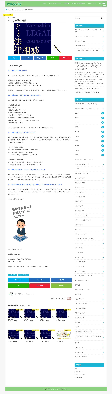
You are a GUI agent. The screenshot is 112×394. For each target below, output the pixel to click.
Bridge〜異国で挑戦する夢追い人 (84, 159)
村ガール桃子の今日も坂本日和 (84, 331)
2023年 (77, 141)
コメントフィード (80, 374)
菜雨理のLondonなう (81, 356)
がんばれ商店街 (79, 210)
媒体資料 (66, 3)
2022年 (77, 136)
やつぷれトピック (80, 271)
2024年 (77, 145)
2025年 (77, 150)
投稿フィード (78, 371)
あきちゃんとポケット (81, 173)
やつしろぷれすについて (55, 3)
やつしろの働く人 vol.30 (82, 88)
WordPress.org (79, 377)
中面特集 (77, 285)
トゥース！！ (79, 229)
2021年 (77, 131)
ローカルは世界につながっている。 (85, 275)
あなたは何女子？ (80, 178)
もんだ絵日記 (79, 252)
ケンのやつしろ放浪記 (81, 215)
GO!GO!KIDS (79, 169)
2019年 (77, 122)
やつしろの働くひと (81, 262)
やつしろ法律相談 (24, 275)
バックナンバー (92, 3)
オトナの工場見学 (80, 196)
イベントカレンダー (81, 192)
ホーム (44, 3)
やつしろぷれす (55, 389)
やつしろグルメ (79, 72)
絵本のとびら (79, 352)
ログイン (77, 368)
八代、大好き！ (79, 299)
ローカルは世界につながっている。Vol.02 (87, 50)
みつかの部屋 (79, 243)
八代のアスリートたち (81, 303)
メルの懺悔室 (79, 248)
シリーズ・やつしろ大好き (83, 220)
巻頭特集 (77, 322)
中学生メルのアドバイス (82, 280)
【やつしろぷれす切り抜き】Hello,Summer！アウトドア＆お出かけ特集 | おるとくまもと (89, 83)
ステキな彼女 (79, 224)
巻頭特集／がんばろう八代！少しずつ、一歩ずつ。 (88, 30)
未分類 (77, 327)
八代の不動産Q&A (80, 45)
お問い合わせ (102, 3)
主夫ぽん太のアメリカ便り (83, 289)
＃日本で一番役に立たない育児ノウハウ (87, 108)
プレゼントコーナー (81, 234)
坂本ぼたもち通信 (80, 317)
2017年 (77, 113)
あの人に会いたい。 (81, 187)
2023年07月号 (13, 275)
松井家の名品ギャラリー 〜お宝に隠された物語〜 (88, 337)
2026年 (77, 155)
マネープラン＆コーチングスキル (85, 238)
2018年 (77, 117)
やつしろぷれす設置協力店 (78, 3)
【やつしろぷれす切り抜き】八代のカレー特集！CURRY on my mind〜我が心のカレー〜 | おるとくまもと (89, 67)
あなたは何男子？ (80, 183)
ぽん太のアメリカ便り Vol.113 (84, 36)
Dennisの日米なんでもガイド (83, 164)
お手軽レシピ (79, 201)
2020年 (77, 127)
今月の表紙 (78, 294)
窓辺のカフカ (79, 347)
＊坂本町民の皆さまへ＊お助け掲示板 (86, 103)
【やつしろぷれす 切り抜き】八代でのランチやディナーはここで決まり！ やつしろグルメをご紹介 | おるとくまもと (89, 74)
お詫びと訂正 (79, 206)
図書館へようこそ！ (81, 313)
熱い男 (77, 343)
